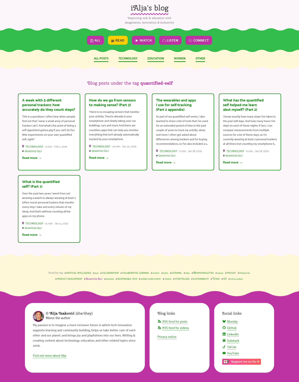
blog (97, 273)
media (187, 273)
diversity (156, 273)
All (97, 40)
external (177, 272)
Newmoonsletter (203, 272)
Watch (146, 40)
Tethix (216, 278)
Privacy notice (166, 336)
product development (69, 278)
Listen (172, 40)
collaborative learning (135, 272)
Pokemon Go (244, 273)
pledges (220, 273)
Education (155, 58)
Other (200, 58)
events (165, 273)
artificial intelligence (78, 272)
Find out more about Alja (49, 355)
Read (120, 40)
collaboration (110, 272)
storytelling (182, 278)
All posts (101, 58)
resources (110, 279)
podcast (231, 272)
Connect (201, 40)
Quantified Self (33, 150)
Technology (128, 58)
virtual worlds (236, 279)
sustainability (201, 278)
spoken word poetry (150, 278)
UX (225, 278)
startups (167, 279)
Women (179, 58)
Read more (30, 157)
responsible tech (127, 278)
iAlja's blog (149, 8)
